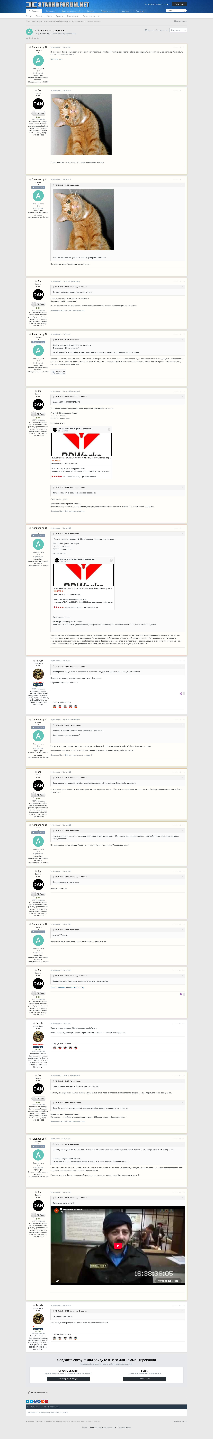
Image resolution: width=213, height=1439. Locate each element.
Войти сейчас (145, 1379)
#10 (184, 772)
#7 (184, 528)
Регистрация (179, 4)
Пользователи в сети (91, 16)
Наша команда (72, 16)
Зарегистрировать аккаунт (68, 1379)
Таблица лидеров (108, 11)
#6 (184, 391)
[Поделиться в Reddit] (42, 1401)
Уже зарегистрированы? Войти (156, 4)
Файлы (49, 16)
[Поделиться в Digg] (39, 1401)
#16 (184, 1075)
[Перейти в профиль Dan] (38, 103)
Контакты (139, 11)
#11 (184, 825)
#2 (184, 90)
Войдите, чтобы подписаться (157, 30)
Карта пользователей (71, 11)
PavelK (39, 660)
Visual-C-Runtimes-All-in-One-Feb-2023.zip (67, 988)
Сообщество (34, 11)
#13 (184, 924)
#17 (184, 1139)
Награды (90, 11)
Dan (39, 90)
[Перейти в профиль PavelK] (38, 674)
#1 (184, 47)
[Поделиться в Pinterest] (46, 1401)
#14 (184, 970)
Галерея (39, 16)
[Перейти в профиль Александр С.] (29, 31)
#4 (184, 281)
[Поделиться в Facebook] (35, 1401)
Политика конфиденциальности (103, 1428)
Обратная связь (124, 1428)
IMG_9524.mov (56, 59)
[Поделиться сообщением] (180, 47)
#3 (184, 179)
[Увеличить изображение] (81, 124)
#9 (184, 720)
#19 (184, 1305)
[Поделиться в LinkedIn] (27, 1401)
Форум (29, 16)
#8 (184, 661)
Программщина (69, 34)
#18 (184, 1192)
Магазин (125, 11)
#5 (184, 334)
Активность (50, 11)
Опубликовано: (61, 47)
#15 (184, 1023)
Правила (59, 16)
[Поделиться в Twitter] (31, 1401)
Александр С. (45, 34)
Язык (84, 1428)
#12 (184, 871)
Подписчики (175, 30)
